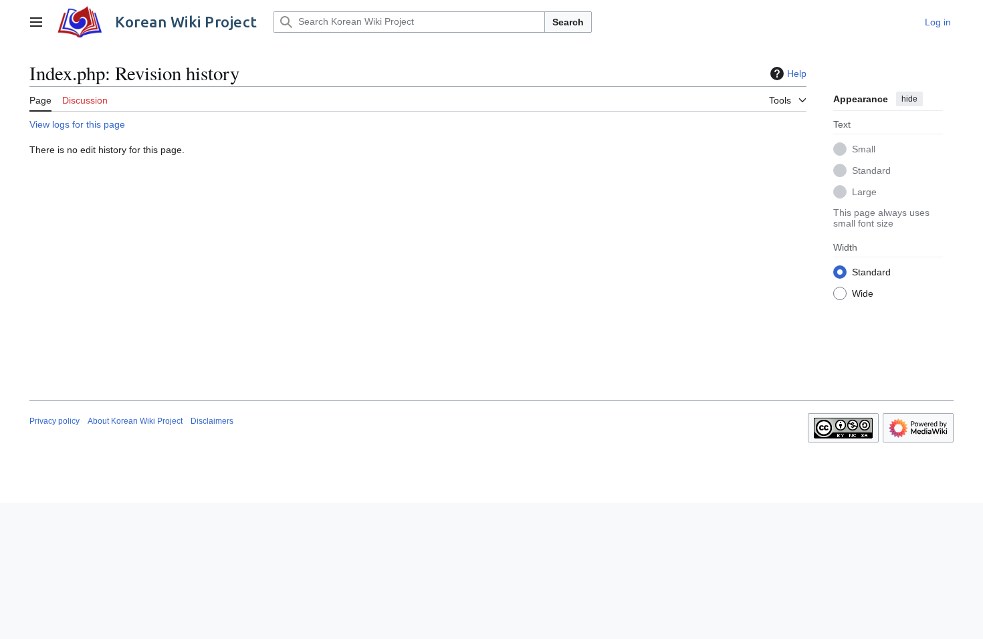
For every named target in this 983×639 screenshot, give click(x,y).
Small (863, 149)
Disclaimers (212, 421)
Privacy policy (54, 421)
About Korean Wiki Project (135, 421)
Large (864, 191)
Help (796, 73)
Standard (871, 170)
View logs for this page (77, 124)
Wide (862, 293)
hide (909, 99)
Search (568, 22)
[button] (36, 22)
